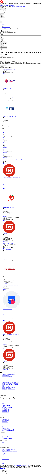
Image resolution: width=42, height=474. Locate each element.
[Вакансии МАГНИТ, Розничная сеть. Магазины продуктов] (22, 170)
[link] (2, 16)
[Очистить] (1, 34)
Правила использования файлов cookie (18, 6)
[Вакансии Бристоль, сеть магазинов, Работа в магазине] (22, 269)
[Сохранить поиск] (1, 36)
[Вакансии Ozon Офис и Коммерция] (22, 300)
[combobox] (5, 31)
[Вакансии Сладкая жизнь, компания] (22, 81)
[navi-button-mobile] (1, 22)
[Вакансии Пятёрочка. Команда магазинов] (22, 198)
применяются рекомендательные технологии (21, 465)
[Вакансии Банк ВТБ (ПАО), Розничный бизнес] (22, 109)
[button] (1, 18)
